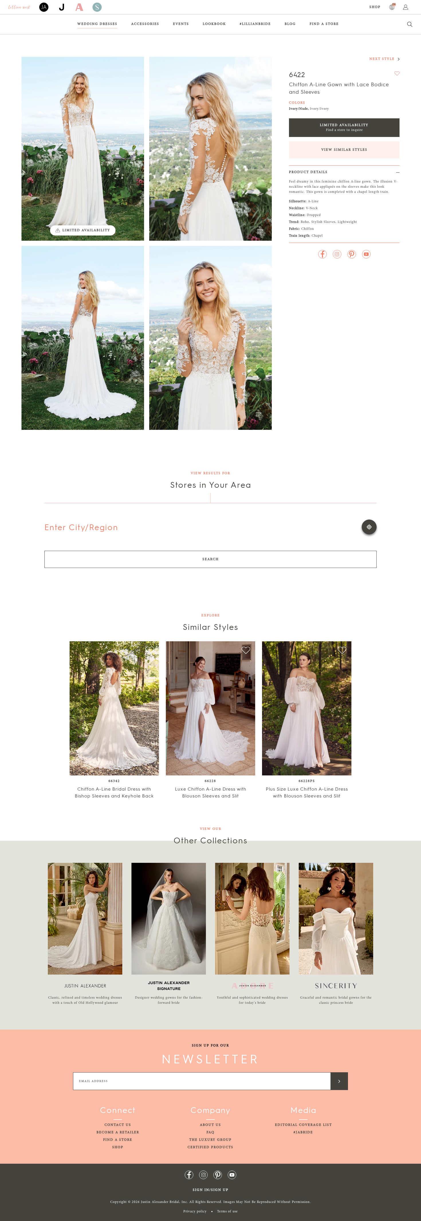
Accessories (145, 24)
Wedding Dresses (97, 24)
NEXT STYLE (382, 59)
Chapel (317, 236)
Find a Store (324, 24)
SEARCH (210, 559)
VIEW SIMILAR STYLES (344, 150)
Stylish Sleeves (323, 222)
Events (181, 24)
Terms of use (227, 1211)
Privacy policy (195, 1211)
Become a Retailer (118, 1132)
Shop (375, 7)
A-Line (313, 201)
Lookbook (214, 24)
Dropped (314, 215)
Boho (305, 222)
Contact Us (118, 1125)
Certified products (210, 1147)
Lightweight (347, 222)
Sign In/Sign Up (211, 1190)
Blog (290, 24)
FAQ (210, 1132)
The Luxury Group (210, 1140)
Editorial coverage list (303, 1125)
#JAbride (303, 1132)
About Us (210, 1125)
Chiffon (307, 229)
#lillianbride (255, 24)
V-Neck (312, 208)
